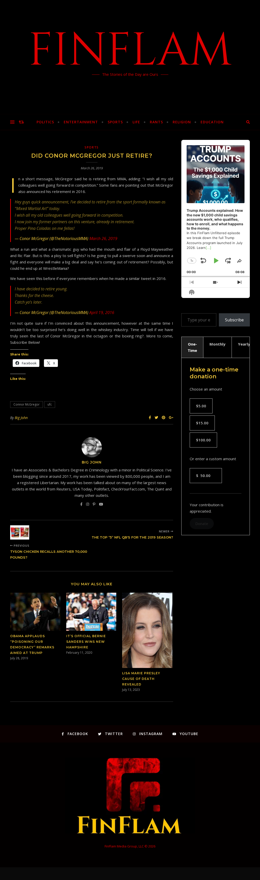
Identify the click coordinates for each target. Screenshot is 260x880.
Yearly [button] (244, 344)
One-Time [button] (192, 347)
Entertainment (81, 122)
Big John (21, 417)
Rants (156, 122)
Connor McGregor (26, 404)
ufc (49, 404)
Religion (182, 122)
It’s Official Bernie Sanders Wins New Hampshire (86, 641)
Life (136, 122)
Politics (45, 122)
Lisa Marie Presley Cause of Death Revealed (141, 678)
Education (212, 122)
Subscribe (234, 320)
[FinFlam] (130, 57)
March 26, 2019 (103, 238)
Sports (115, 122)
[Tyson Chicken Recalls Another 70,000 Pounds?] (19, 532)
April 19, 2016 (101, 312)
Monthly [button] (217, 344)
